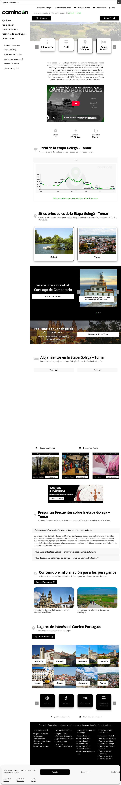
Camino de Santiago (13, 34)
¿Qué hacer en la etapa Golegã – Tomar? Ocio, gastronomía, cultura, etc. (65, 552)
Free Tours (8, 38)
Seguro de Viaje (10, 50)
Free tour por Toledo (106, 759)
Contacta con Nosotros (64, 746)
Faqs (113, 8)
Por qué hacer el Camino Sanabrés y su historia (94, 611)
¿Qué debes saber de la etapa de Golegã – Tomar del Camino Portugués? (67, 558)
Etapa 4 (43, 18)
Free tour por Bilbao (106, 741)
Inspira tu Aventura (11, 64)
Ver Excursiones (53, 296)
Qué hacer (8, 25)
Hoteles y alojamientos (42, 741)
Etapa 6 (108, 18)
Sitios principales (83, 8)
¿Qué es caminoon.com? (13, 59)
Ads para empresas (12, 45)
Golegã (54, 67)
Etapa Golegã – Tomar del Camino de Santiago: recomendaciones (63, 530)
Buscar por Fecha (47, 448)
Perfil (75, 160)
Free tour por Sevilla (106, 756)
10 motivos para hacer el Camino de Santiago (49, 611)
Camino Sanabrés (84, 749)
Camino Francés (83, 736)
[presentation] (37, 47)
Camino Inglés (82, 744)
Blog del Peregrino (44, 582)
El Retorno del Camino (13, 54)
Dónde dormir (10, 29)
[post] (54, 597)
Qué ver (6, 20)
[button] (96, 313)
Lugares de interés (42, 636)
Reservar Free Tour (98, 334)
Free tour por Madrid (106, 736)
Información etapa (64, 8)
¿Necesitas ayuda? (11, 68)
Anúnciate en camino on (92, 717)
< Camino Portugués (44, 8)
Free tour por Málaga (106, 744)
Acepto (55, 772)
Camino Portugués (58, 13)
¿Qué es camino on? (62, 717)
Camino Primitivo (83, 741)
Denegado (85, 772)
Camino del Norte (83, 746)
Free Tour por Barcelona (107, 738)
